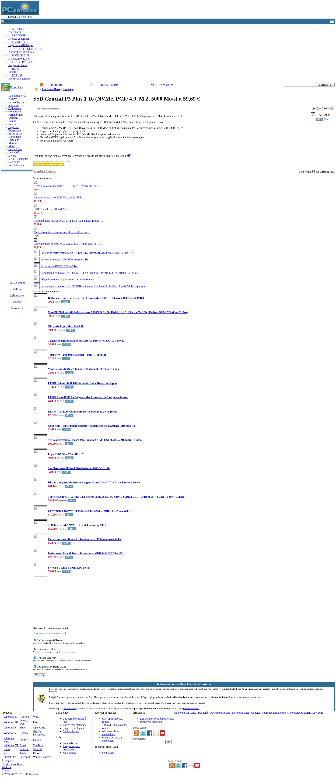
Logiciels (13, 127)
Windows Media (42, 756)
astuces (105, 721)
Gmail (23, 745)
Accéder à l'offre (321, 108)
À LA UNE (16, 30)
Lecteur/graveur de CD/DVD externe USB (64, 259)
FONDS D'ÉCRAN (21, 64)
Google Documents (39, 733)
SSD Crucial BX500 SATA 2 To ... (53, 209)
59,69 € (324, 115)
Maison (12, 143)
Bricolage (13, 139)
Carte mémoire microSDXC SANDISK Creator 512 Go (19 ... (68, 243)
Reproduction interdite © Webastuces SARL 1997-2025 (292, 712)
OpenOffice (39, 727)
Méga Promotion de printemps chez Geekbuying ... (62, 232)
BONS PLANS (19, 57)
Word (36, 716)
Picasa (36, 753)
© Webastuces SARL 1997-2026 (19, 773)
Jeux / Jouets (15, 149)
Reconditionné (16, 165)
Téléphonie (14, 130)
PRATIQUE (18, 37)
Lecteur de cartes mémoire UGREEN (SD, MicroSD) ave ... (67, 185)
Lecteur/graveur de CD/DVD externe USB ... (59, 197)
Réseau (12, 124)
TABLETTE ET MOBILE (25, 50)
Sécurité (37, 749)
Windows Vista (9, 740)
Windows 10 (11, 722)
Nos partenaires (240, 712)
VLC (6, 753)
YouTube (38, 745)
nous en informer (191, 708)
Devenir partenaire (220, 712)
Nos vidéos (167, 84)
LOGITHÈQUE (20, 44)
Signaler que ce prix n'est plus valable (48, 164)
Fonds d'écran (70, 743)
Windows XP (11, 745)
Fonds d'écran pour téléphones (112, 739)
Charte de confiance (185, 712)
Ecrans (12, 120)
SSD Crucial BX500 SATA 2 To (58, 266)
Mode (11, 146)
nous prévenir (70, 708)
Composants (15, 111)
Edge (22, 727)
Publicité (203, 712)
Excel (36, 722)
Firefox (24, 739)
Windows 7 (10, 732)
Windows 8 (10, 727)
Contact (255, 712)
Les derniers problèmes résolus (157, 718)
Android (24, 716)
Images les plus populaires (71, 748)
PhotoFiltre (10, 756)
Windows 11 (11, 716)
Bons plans (108, 752)
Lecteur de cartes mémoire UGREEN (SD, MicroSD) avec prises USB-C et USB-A (87, 252)
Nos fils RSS (57, 84)
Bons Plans (16, 87)
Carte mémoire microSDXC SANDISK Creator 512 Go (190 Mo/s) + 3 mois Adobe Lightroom (93, 286)
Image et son (15, 133)
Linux (7, 749)
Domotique (14, 136)
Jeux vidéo (14, 152)
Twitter (23, 753)
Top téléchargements (74, 724)
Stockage (13, 117)
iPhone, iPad (24, 722)
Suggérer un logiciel (74, 728)
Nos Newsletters (109, 84)
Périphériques (15, 114)
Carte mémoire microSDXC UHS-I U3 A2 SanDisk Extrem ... (68, 220)
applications (114, 718)
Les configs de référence (16, 104)
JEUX (13, 70)
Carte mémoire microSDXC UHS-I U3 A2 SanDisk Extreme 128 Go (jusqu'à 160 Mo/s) (89, 272)
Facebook (25, 756)
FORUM (19, 77)
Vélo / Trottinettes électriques (18, 160)
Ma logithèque (71, 731)
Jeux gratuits (70, 752)
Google (37, 739)
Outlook (24, 749)
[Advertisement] (103, 10)
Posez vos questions (151, 721)
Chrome (24, 732)
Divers (12, 155)
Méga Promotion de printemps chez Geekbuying (67, 279)
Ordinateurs (14, 108)
